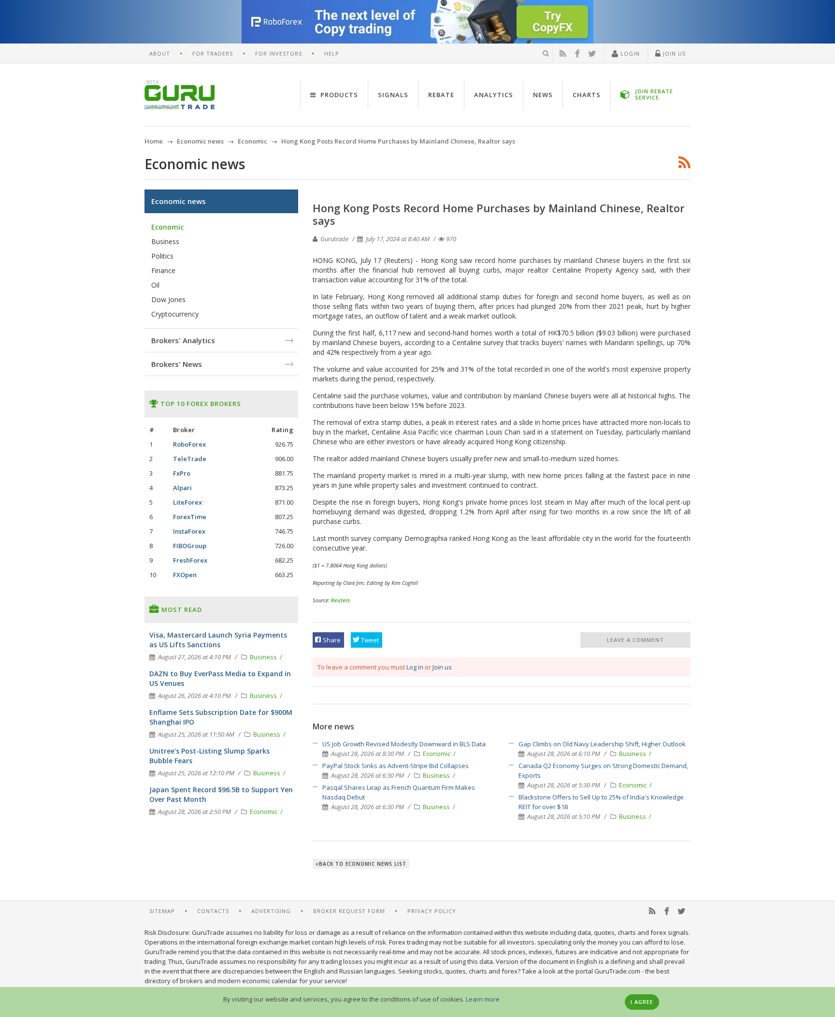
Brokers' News (176, 364)
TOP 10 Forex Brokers (199, 403)
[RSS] (563, 53)
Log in (414, 667)
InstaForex (189, 531)
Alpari (182, 487)
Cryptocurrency (175, 314)
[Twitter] (592, 53)
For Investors (278, 53)
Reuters (340, 600)
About (159, 53)
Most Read (180, 609)
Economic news (178, 201)
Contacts (213, 911)
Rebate (441, 94)
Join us (442, 667)
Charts (587, 94)
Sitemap (162, 911)
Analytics (493, 94)
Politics (162, 256)
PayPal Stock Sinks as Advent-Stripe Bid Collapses (395, 765)
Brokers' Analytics (183, 340)
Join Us (673, 53)
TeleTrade (189, 458)
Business (437, 775)
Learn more (483, 999)
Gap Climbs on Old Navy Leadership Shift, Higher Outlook (602, 744)
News (543, 94)
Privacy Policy (431, 911)
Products (338, 94)
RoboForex (189, 444)
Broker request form (349, 911)
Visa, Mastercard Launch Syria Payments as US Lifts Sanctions (218, 639)
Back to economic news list (362, 863)
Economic (437, 753)
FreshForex (190, 560)
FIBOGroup (189, 545)
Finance (163, 270)
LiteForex (187, 502)
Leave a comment (635, 639)
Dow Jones (168, 299)
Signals (393, 94)
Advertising (271, 911)
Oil (155, 285)
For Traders (212, 53)
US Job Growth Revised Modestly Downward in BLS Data (404, 744)
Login (629, 53)
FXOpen (185, 574)
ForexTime (189, 516)
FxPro (181, 473)
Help (331, 53)
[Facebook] (577, 53)
